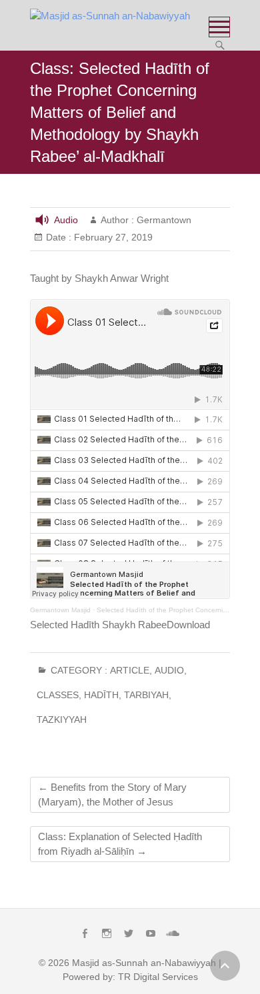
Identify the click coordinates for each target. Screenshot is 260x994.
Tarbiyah (146, 695)
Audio (66, 220)
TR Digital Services (158, 976)
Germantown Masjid (60, 610)
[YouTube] (151, 933)
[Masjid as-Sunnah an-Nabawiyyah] (113, 16)
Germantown (162, 220)
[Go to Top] (225, 966)
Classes (58, 695)
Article (129, 670)
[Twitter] (129, 933)
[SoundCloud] (173, 933)
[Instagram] (107, 933)
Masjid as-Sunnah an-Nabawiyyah (144, 962)
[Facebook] (85, 933)
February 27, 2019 (112, 237)
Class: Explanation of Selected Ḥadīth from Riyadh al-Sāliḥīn (120, 844)
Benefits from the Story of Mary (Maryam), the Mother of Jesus (112, 794)
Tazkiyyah (62, 719)
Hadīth (101, 695)
